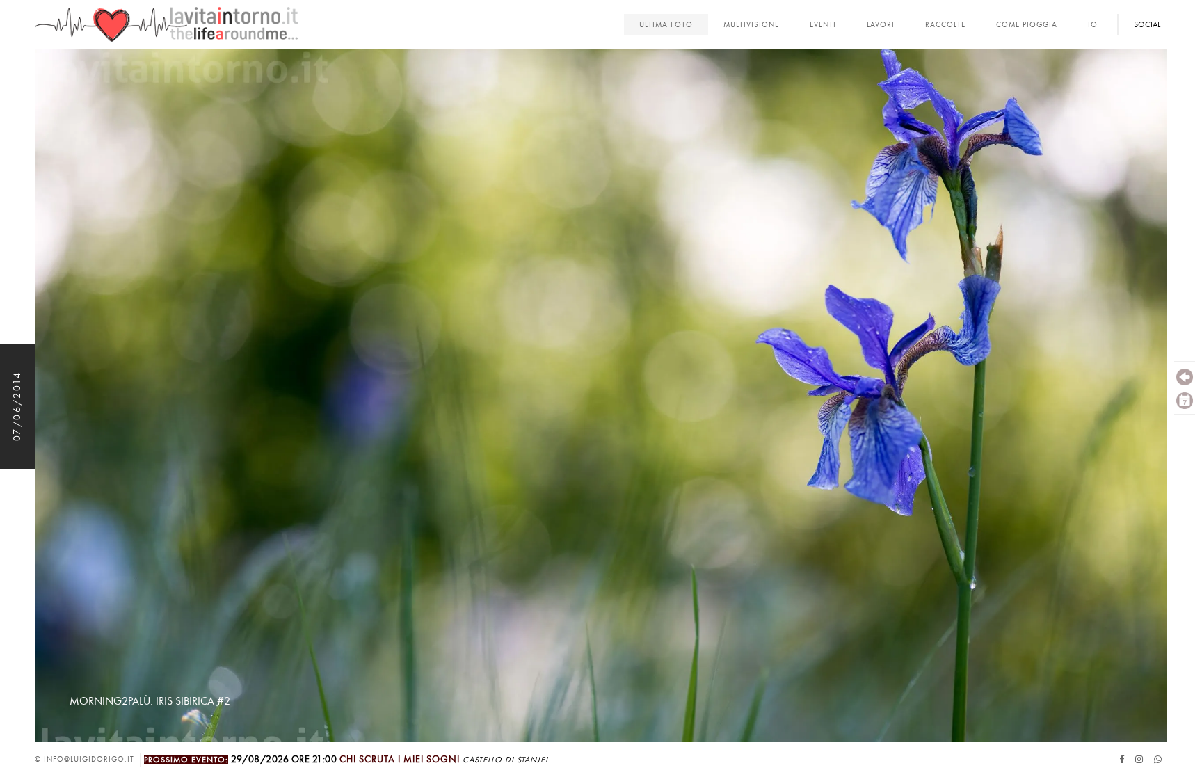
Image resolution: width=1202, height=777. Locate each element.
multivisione (751, 24)
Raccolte (945, 24)
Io (1093, 24)
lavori (881, 24)
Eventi (823, 24)
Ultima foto (666, 24)
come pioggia (1026, 24)
